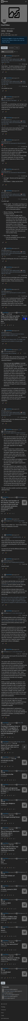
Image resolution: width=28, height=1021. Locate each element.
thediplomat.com (4, 961)
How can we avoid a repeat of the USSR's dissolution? (13, 432)
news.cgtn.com (4, 820)
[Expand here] (24, 318)
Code (2, 1015)
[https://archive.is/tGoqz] (24, 747)
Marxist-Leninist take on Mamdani (8, 353)
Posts (17, 47)
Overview (4, 47)
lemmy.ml (3, 323)
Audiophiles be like (17, 537)
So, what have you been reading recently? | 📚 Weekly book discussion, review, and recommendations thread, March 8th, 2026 (13, 196)
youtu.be (2, 735)
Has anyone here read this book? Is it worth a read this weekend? (13, 293)
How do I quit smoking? (19, 520)
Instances (3, 1009)
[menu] (26, 1)
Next (3, 983)
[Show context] (2, 64)
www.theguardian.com (5, 836)
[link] (5, 64)
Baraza (6, 1)
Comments (11, 47)
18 (2, 922)
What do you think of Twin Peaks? (9, 100)
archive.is (3, 750)
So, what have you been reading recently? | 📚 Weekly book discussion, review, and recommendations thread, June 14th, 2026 (13, 123)
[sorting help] (14, 51)
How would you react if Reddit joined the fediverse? (12, 562)
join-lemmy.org (5, 1018)
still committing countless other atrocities (11, 620)
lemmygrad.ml (4, 762)
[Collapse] (2, 56)
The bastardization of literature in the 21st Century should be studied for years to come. (12, 335)
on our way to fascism (17, 576)
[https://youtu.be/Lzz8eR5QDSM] (24, 728)
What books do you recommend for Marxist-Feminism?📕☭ (13, 144)
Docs (2, 1012)
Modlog (3, 1006)
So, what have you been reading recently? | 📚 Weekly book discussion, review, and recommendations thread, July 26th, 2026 (13, 83)
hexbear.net (3, 793)
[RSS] (17, 51)
